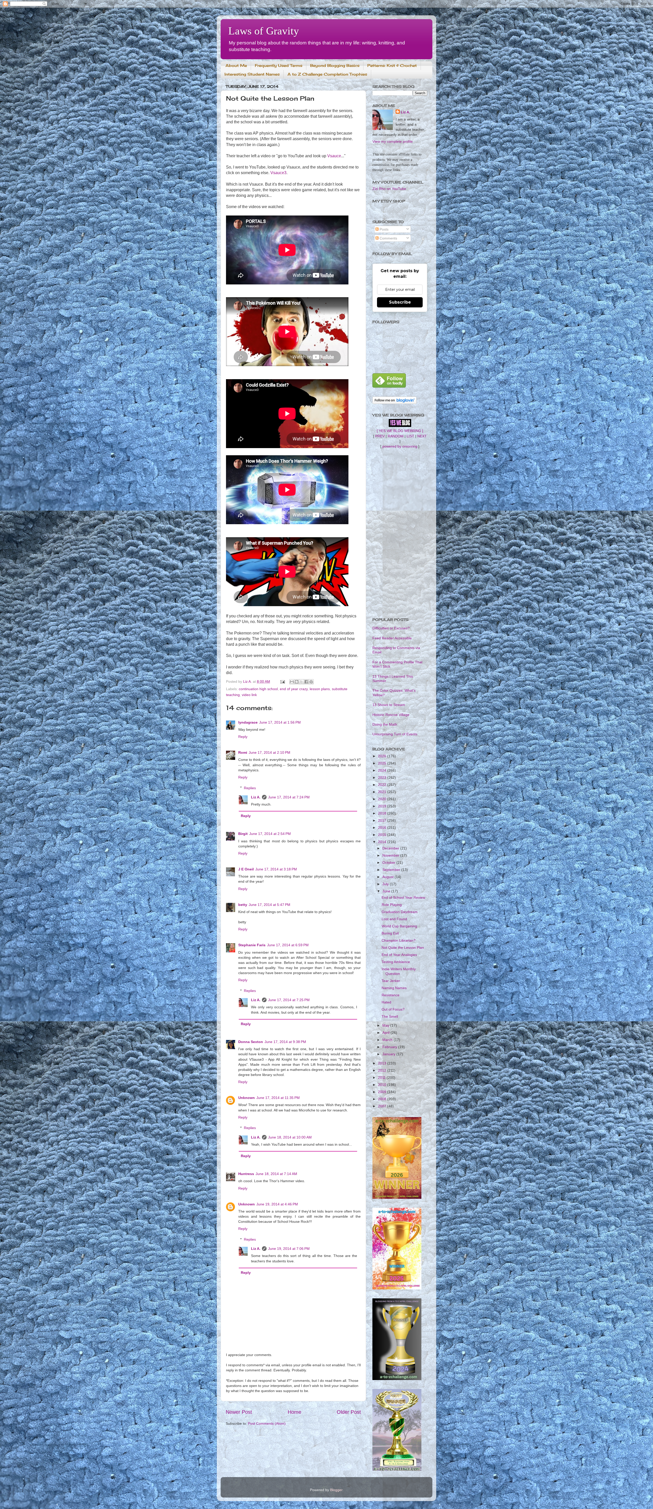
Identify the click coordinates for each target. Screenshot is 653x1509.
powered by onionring (399, 446)
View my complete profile (392, 141)
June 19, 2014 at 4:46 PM (277, 1204)
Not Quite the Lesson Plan (403, 947)
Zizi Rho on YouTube (389, 189)
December (391, 848)
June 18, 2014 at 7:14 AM (276, 1174)
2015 (382, 835)
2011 (382, 1077)
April (386, 1033)
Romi (242, 752)
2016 (382, 827)
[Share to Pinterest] (311, 681)
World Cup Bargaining (399, 926)
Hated (386, 1002)
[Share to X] (301, 681)
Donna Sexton (250, 1042)
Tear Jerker (391, 981)
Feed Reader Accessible (392, 638)
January (389, 1054)
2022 (382, 785)
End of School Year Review (403, 897)
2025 (382, 763)
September (391, 870)
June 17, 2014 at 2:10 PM (269, 752)
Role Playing (392, 905)
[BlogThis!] (296, 681)
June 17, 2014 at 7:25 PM (289, 1000)
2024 (382, 770)
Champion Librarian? (399, 940)
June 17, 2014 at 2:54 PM (270, 834)
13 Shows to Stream (388, 705)
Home (294, 1412)
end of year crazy (294, 689)
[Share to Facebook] (306, 681)
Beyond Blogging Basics (334, 65)
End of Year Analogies (399, 955)
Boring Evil (390, 933)
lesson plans (320, 689)
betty (242, 905)
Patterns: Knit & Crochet (392, 65)
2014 (382, 842)
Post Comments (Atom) (267, 1423)
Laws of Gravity (263, 31)
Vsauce (334, 156)
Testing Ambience (396, 962)
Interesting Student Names (252, 74)
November (391, 855)
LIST (410, 436)
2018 (382, 813)
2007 (382, 1106)
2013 (382, 1063)
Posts (383, 229)
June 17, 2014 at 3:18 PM (276, 869)
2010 (382, 1085)
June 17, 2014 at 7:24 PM (289, 797)
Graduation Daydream (400, 912)
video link (249, 695)
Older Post (349, 1412)
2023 (382, 777)
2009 (382, 1092)
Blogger (336, 1490)
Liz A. (255, 797)
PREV (380, 436)
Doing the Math (384, 724)
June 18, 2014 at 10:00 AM (290, 1137)
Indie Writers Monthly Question (399, 971)
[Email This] (291, 681)
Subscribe (400, 302)
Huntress (246, 1174)
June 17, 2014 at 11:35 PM (278, 1098)
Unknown (246, 1098)
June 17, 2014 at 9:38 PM (285, 1042)
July (386, 884)
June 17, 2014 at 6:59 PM (288, 945)
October (389, 862)
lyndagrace (248, 722)
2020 (382, 799)
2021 (382, 792)
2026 (382, 756)
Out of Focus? (393, 1009)
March (388, 1040)
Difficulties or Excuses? (391, 628)
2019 (382, 806)
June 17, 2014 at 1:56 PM (280, 722)
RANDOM (396, 436)
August (388, 877)
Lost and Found (394, 919)
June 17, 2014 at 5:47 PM (269, 905)
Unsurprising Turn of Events (394, 734)
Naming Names (394, 988)
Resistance (390, 995)
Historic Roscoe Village (390, 715)
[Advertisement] (399, 533)
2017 (382, 820)
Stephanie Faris (252, 945)
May (386, 1025)
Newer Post (239, 1412)
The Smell (390, 1016)
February (390, 1047)
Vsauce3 (278, 173)
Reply (242, 737)
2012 (382, 1070)
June (386, 891)
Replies (250, 788)
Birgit (243, 834)
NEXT (422, 436)
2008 (382, 1099)
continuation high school (258, 689)
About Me (236, 65)
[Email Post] (282, 681)
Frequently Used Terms (278, 65)
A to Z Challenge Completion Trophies (327, 74)
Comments (388, 238)
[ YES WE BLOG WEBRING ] (400, 431)
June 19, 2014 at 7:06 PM (289, 1249)
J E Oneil (246, 869)
